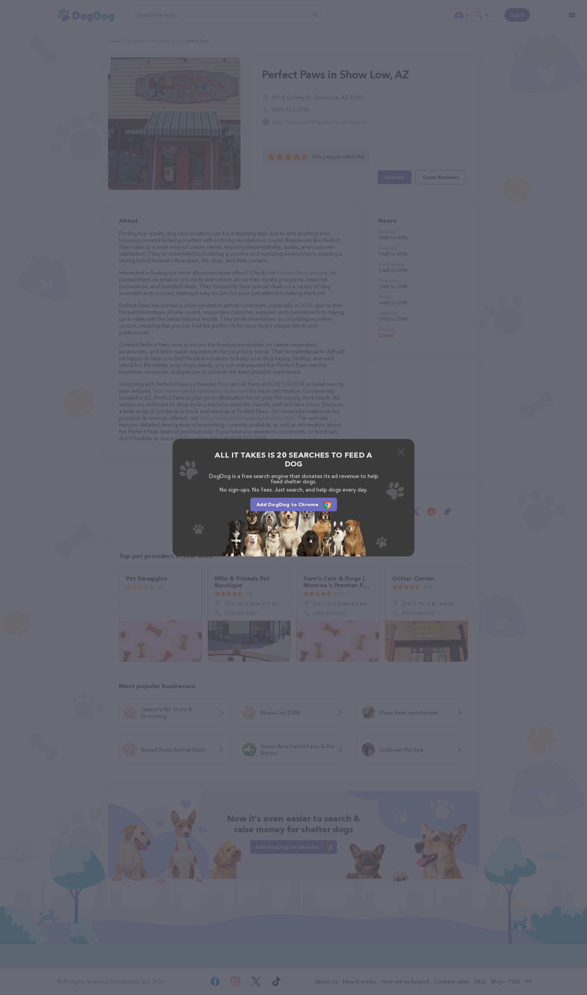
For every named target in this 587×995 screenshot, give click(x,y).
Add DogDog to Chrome (287, 504)
